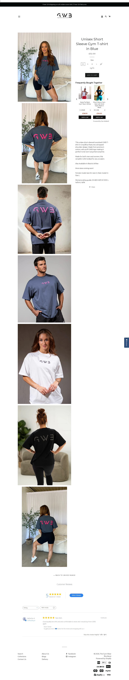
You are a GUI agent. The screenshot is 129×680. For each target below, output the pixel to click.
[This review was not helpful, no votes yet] (104, 635)
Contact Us (22, 659)
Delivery (45, 659)
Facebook (72, 654)
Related (106, 121)
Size (92, 60)
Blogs (44, 656)
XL (101, 64)
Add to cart (84, 117)
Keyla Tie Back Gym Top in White (85, 103)
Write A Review (76, 595)
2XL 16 (92, 68)
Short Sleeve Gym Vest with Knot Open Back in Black (99, 104)
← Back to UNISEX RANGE (64, 575)
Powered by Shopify (103, 658)
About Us (45, 654)
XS (83, 64)
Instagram (72, 656)
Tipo (102, 121)
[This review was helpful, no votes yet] (101, 635)
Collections (22, 656)
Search (20, 654)
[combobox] (30, 607)
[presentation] (76, 99)
